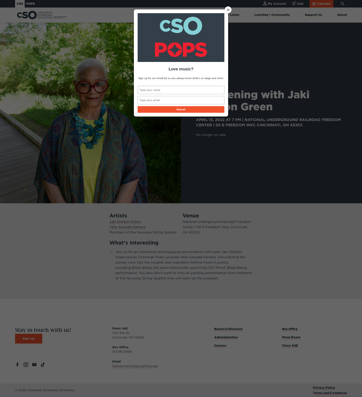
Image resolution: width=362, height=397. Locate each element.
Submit (181, 109)
